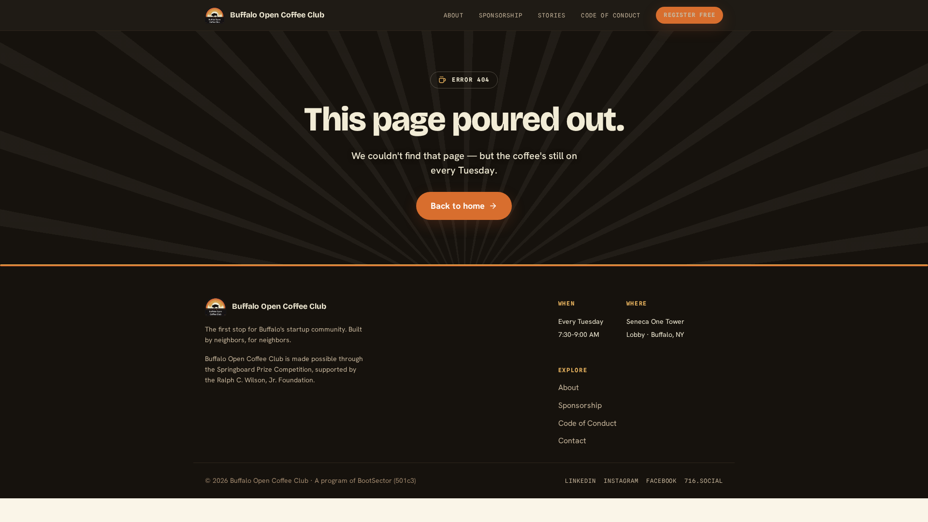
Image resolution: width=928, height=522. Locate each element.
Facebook (661, 480)
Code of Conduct (610, 15)
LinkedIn (580, 480)
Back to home (458, 205)
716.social (703, 480)
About (454, 15)
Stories (552, 15)
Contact (572, 440)
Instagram (621, 480)
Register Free (689, 14)
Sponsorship (500, 15)
